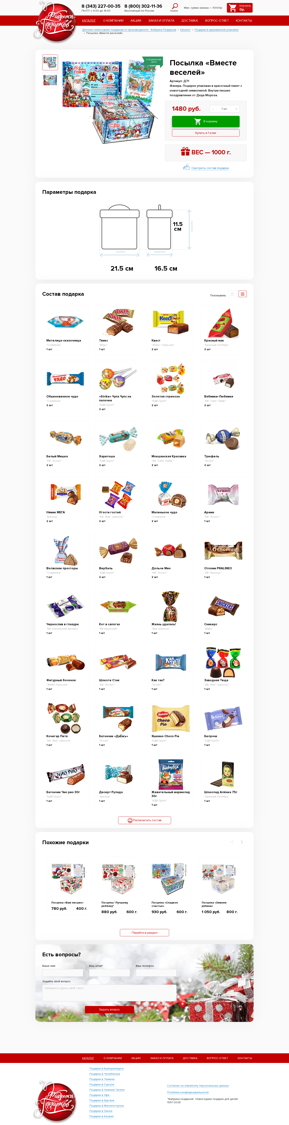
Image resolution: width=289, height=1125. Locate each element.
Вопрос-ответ (217, 21)
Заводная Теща (216, 680)
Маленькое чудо (164, 512)
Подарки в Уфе (99, 1095)
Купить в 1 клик (205, 133)
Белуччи (210, 736)
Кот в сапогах (109, 624)
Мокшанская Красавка (169, 456)
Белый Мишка (57, 456)
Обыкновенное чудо (62, 396)
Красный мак (214, 340)
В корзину (210, 121)
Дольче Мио (161, 568)
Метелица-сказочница (63, 340)
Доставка (189, 21)
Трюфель (211, 456)
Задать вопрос (109, 1009)
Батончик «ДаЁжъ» (113, 736)
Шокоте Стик (109, 680)
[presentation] (232, 842)
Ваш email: (96, 966)
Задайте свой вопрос (56, 981)
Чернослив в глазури (62, 624)
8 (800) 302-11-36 (143, 6)
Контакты (244, 21)
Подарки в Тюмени (101, 1079)
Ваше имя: (49, 966)
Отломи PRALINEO (218, 568)
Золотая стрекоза (166, 396)
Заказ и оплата (161, 21)
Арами (209, 512)
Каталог (89, 21)
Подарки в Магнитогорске (106, 1105)
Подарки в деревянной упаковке (217, 29)
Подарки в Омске (100, 1111)
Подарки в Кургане (101, 1100)
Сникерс (210, 624)
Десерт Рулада (111, 792)
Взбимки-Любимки (218, 396)
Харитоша (107, 456)
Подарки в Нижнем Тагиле (107, 1089)
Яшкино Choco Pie (165, 736)
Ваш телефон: (145, 966)
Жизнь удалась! (164, 624)
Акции (136, 21)
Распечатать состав (147, 820)
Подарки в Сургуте (101, 1084)
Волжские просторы (62, 568)
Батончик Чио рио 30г (63, 792)
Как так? (158, 680)
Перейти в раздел (144, 933)
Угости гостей (110, 512)
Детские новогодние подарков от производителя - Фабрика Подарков (129, 29)
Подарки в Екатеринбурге (106, 1068)
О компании (113, 21)
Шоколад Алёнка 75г (220, 792)
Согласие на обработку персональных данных (198, 1085)
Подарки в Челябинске (104, 1074)
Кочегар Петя (57, 736)
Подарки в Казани (101, 1116)
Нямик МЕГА (55, 512)
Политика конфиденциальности (188, 1092)
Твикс (103, 340)
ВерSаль (106, 568)
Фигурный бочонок (61, 680)
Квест (156, 340)
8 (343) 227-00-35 (101, 6)
